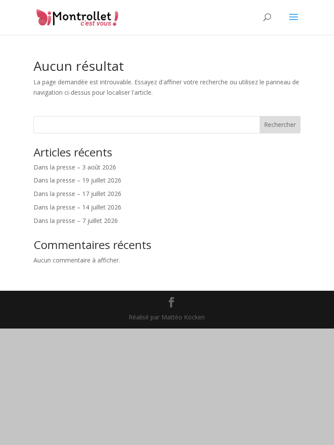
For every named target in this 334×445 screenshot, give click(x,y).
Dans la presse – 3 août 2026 (74, 167)
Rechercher (280, 124)
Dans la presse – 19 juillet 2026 (77, 180)
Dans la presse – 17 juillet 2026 (77, 193)
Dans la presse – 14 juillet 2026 (77, 207)
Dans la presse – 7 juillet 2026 (75, 220)
